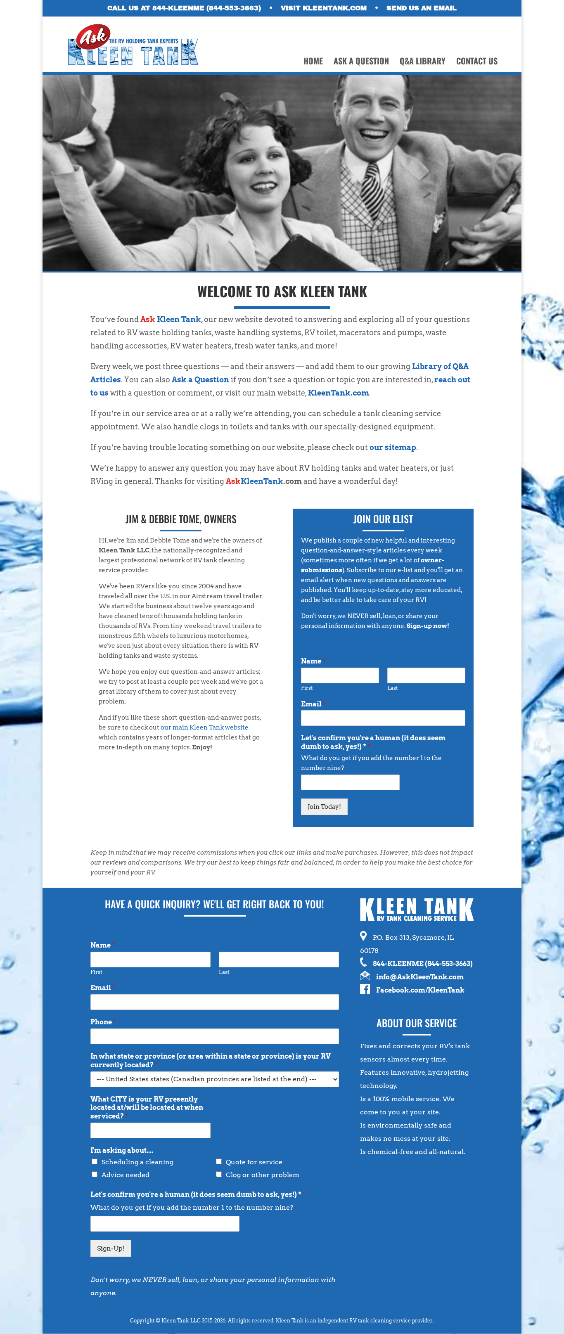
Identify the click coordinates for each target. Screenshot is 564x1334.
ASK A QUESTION (361, 62)
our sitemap (393, 447)
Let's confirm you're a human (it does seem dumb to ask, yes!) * (373, 742)
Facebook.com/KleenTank (420, 990)
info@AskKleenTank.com (420, 977)
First (307, 688)
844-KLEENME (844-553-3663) (423, 964)
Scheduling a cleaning (137, 1162)
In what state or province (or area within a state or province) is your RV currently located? (210, 1060)
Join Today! (324, 806)
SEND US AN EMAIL (421, 8)
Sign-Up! (111, 1248)
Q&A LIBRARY (423, 62)
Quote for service (254, 1162)
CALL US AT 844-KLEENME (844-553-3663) (184, 8)
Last (392, 688)
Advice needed (125, 1175)
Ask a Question (200, 379)
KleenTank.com (338, 393)
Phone (103, 1022)
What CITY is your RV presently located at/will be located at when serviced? (146, 1108)
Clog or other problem (262, 1175)
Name (313, 661)
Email (313, 704)
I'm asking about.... (121, 1150)
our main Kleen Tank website (205, 727)
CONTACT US (477, 62)
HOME (313, 62)
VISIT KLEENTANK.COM (324, 8)
